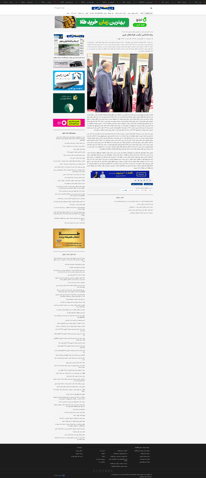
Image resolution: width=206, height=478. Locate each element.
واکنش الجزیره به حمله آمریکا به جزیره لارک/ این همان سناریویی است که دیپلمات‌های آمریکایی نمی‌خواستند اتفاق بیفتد (70, 295)
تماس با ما (102, 451)
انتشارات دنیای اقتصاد (122, 451)
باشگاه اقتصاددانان (98, 13)
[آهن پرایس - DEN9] (69, 80)
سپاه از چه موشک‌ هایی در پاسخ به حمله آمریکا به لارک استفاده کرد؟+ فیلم (69, 390)
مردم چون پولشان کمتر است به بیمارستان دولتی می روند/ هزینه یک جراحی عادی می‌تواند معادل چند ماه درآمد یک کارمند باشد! (69, 271)
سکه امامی (35, 2)
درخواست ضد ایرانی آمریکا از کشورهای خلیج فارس (141, 213)
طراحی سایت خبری (59, 475)
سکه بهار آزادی (15, 2)
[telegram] (138, 180)
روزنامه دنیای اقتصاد (145, 453)
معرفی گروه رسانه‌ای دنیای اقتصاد (142, 451)
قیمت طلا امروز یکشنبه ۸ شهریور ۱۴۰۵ (76, 152)
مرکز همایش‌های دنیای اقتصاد (120, 453)
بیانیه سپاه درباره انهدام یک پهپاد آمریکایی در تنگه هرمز (72, 418)
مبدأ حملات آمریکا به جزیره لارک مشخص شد (74, 143)
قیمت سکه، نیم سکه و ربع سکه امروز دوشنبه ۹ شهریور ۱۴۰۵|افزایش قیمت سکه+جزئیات (69, 339)
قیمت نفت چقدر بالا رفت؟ (79, 432)
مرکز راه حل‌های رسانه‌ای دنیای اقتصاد (118, 463)
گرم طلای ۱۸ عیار (97, 2)
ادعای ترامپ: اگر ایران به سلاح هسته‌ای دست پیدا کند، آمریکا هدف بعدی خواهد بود (70, 438)
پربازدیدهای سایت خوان (68, 133)
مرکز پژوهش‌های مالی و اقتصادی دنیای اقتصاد (118, 460)
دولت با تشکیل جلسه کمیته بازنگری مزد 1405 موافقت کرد (71, 370)
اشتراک (103, 456)
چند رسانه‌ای (81, 13)
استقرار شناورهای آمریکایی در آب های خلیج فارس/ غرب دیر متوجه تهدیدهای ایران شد (133, 201)
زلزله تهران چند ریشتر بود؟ (79, 409)
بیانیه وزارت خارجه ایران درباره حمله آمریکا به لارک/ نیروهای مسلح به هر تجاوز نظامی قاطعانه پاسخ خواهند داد (69, 405)
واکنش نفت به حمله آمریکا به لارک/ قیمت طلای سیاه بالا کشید (71, 387)
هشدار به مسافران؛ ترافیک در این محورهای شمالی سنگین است (70, 310)
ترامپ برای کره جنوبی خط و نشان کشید (76, 376)
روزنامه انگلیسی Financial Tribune (119, 466)
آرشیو (86, 13)
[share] (100, 471)
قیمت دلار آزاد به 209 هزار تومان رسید (76, 275)
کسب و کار (73, 13)
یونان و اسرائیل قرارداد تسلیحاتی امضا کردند (75, 264)
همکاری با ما (102, 462)
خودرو (105, 13)
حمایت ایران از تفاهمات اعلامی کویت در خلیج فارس (141, 207)
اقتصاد (141, 13)
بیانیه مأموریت (79, 453)
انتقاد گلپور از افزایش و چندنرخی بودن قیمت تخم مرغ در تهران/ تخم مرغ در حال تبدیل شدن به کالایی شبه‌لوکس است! (70, 278)
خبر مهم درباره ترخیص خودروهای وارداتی (75, 299)
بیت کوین (153, 2)
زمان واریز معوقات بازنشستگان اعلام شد (76, 313)
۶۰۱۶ (147, 39)
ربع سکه (200, 2)
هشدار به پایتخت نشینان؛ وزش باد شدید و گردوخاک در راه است (70, 326)
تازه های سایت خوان (69, 254)
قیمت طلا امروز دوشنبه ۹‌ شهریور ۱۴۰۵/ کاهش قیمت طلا (72, 343)
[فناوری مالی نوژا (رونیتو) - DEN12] (69, 238)
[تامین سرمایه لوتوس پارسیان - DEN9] (69, 103)
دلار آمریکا (114, 2)
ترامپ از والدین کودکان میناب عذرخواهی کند (74, 183)
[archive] (94, 471)
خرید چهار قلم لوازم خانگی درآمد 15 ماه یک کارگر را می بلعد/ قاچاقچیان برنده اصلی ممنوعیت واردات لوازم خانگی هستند (71, 291)
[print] (135, 180)
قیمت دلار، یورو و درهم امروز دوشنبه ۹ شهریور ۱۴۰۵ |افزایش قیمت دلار (69, 334)
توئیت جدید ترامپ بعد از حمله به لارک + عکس (74, 174)
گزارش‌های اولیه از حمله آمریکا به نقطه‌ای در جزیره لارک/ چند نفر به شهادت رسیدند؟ (69, 208)
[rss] (103, 471)
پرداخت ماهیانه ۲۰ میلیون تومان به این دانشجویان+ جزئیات (71, 323)
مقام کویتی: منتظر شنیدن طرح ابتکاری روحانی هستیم (141, 210)
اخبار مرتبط (120, 197)
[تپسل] (91, 171)
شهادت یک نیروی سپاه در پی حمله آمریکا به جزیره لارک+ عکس (70, 373)
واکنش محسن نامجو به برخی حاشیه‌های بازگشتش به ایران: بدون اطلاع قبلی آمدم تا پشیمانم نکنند (70, 194)
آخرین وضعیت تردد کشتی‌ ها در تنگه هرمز (75, 320)
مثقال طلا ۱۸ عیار (76, 2)
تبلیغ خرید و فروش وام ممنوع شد (77, 267)
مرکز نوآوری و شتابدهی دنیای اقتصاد (118, 456)
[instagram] (111, 471)
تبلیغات (103, 453)
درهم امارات (170, 2)
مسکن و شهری (134, 13)
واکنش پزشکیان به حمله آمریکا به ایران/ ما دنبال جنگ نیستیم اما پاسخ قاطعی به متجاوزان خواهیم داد (70, 425)
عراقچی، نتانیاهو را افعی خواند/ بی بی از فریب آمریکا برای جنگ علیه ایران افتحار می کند (69, 306)
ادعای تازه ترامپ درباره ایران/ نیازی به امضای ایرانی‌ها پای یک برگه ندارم (70, 359)
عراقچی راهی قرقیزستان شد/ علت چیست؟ (75, 394)
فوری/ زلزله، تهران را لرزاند (79, 149)
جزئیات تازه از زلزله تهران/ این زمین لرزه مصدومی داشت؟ (72, 191)
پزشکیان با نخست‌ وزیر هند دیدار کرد (76, 282)
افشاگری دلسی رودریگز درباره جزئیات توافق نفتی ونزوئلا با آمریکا (70, 355)
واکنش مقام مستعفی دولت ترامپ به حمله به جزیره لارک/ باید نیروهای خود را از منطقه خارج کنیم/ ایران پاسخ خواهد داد (70, 187)
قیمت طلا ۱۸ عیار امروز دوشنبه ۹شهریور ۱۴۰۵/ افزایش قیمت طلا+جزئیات (71, 346)
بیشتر (67, 13)
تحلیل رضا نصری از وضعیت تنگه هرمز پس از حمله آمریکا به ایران (70, 429)
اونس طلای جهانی (55, 2)
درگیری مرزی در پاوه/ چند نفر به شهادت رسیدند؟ (74, 146)
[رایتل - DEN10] (69, 123)
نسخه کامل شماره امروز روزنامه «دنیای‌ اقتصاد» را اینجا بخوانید (69, 58)
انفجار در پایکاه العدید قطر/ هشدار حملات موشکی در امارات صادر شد (69, 161)
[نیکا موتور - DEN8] (69, 64)
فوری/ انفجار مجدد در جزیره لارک (77, 204)
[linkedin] (141, 180)
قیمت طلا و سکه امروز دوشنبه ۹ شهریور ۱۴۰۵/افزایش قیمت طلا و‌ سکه (70, 351)
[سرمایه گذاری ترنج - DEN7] (103, 22)
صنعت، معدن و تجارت (120, 13)
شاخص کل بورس (135, 2)
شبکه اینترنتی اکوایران (145, 456)
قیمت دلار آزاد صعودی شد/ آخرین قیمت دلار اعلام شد (72, 302)
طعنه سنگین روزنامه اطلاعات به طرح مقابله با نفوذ (73, 421)
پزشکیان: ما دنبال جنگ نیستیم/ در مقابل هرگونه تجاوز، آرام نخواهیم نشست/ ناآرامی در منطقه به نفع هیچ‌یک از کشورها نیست (69, 398)
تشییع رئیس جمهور (136, 184)
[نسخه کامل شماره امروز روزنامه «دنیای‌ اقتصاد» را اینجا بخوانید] (69, 44)
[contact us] (97, 471)
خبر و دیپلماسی (148, 13)
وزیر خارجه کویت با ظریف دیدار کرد (145, 204)
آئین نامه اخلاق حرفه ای (76, 456)
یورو (186, 2)
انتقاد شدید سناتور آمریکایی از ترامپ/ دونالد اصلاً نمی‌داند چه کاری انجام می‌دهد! (69, 366)
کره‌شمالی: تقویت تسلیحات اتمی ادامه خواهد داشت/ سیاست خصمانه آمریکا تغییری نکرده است (69, 380)
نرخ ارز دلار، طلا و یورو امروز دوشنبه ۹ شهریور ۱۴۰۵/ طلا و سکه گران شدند (70, 330)
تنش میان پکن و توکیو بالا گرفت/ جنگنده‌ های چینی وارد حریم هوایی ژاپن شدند (70, 286)
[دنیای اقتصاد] (103, 8)
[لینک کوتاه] (150, 180)
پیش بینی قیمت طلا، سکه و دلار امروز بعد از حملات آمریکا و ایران (70, 167)
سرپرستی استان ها (100, 459)
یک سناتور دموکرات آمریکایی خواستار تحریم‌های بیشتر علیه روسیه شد (69, 201)
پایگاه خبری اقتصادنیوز (144, 462)
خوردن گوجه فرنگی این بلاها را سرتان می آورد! (74, 155)
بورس (129, 13)
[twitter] (144, 180)
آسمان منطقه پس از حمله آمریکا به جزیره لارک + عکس (72, 164)
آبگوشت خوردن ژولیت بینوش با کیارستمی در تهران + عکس (71, 180)
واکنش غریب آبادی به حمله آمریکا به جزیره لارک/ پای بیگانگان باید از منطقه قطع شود (69, 316)
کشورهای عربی (148, 184)
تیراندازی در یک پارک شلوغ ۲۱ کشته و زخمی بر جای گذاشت (71, 198)
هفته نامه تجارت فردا (145, 459)
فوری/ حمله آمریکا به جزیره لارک (77, 158)
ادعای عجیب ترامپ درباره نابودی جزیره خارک (74, 223)
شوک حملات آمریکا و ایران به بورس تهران (75, 363)
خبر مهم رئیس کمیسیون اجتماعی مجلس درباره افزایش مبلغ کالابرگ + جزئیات (69, 219)
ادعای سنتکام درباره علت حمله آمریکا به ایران (75, 177)
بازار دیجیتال (110, 13)
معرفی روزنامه (79, 451)
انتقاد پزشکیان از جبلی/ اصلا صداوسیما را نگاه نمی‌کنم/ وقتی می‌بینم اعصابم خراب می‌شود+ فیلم (69, 170)
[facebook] (147, 180)
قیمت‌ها (92, 13)
